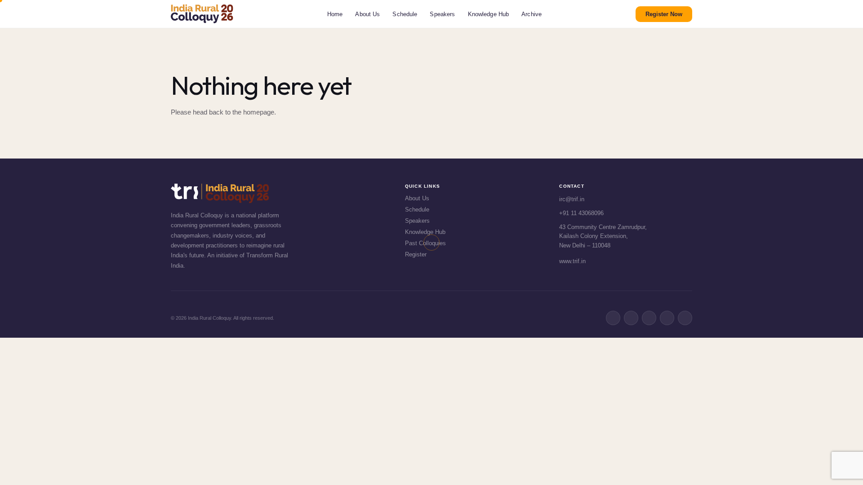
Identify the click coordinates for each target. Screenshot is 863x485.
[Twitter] (631, 318)
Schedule (404, 14)
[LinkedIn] (649, 318)
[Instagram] (667, 318)
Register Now (663, 14)
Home (335, 14)
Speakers (442, 14)
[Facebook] (613, 318)
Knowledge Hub (488, 14)
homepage (258, 112)
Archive (531, 14)
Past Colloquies (425, 243)
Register (416, 254)
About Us (367, 14)
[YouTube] (685, 318)
